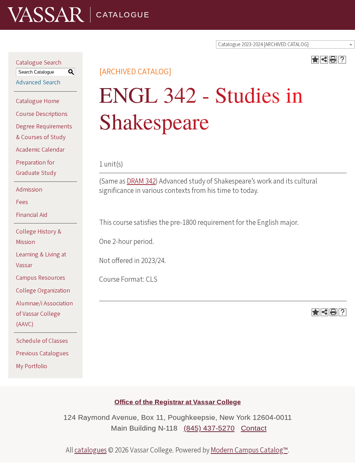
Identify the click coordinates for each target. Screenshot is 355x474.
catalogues (91, 450)
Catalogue (123, 14)
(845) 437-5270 (209, 428)
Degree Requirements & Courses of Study (44, 131)
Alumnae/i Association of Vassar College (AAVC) (44, 314)
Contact (254, 428)
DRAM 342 (141, 181)
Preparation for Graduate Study (36, 167)
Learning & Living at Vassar (41, 259)
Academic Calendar (40, 149)
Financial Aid (31, 215)
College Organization (43, 290)
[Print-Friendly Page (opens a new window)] (333, 60)
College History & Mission (38, 236)
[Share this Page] (324, 60)
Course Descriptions (42, 114)
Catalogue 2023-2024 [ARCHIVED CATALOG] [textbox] (263, 44)
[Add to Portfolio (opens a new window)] (315, 60)
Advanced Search (38, 82)
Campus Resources (40, 277)
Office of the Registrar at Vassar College (177, 402)
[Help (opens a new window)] (342, 60)
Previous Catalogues (42, 353)
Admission (29, 189)
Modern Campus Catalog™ (249, 450)
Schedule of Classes (42, 341)
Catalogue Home (37, 101)
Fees (22, 202)
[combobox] (285, 44)
